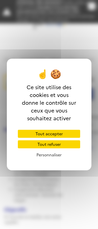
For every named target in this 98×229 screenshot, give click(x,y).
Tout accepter (49, 134)
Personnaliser (49, 155)
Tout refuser (49, 144)
